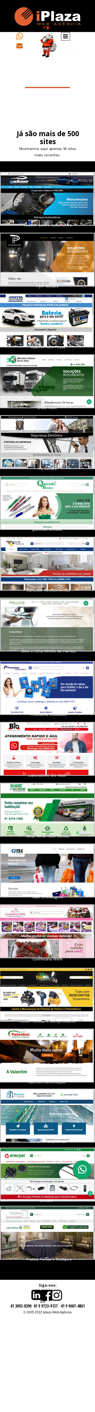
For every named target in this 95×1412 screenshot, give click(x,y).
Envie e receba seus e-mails (52, 48)
